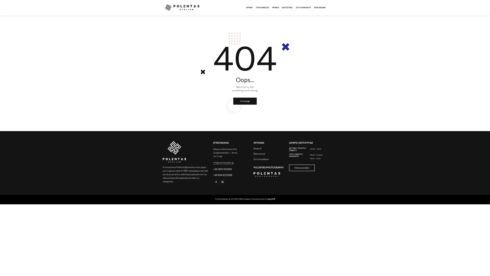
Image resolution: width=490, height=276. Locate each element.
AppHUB (271, 199)
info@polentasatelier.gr (223, 163)
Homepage (245, 101)
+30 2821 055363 (222, 169)
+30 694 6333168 (222, 175)
